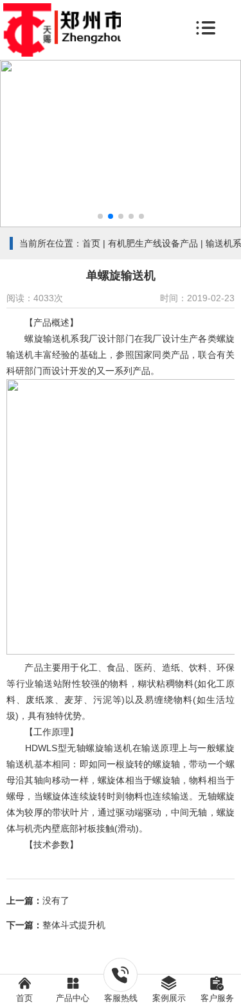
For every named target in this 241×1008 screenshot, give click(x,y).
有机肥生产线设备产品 (153, 243)
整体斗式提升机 (73, 925)
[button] (100, 216)
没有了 (55, 900)
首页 (91, 243)
